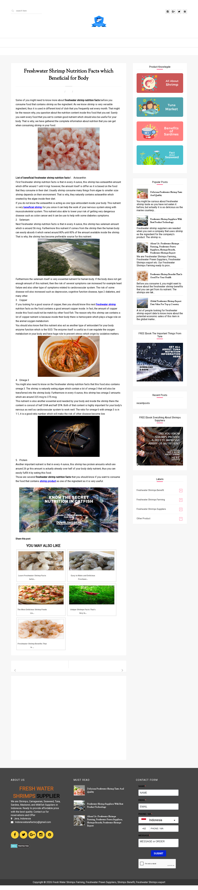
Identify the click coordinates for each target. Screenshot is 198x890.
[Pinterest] (49, 835)
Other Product (143, 518)
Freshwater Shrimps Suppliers (151, 509)
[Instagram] (41, 835)
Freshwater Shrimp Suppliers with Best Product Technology (166, 221)
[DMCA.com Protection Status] (20, 847)
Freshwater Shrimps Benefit (150, 490)
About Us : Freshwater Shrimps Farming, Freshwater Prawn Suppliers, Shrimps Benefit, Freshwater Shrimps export (164, 248)
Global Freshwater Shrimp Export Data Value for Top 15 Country (165, 303)
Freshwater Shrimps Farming (151, 499)
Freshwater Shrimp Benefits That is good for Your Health (166, 276)
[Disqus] (68, 717)
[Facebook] (15, 835)
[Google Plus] (32, 835)
